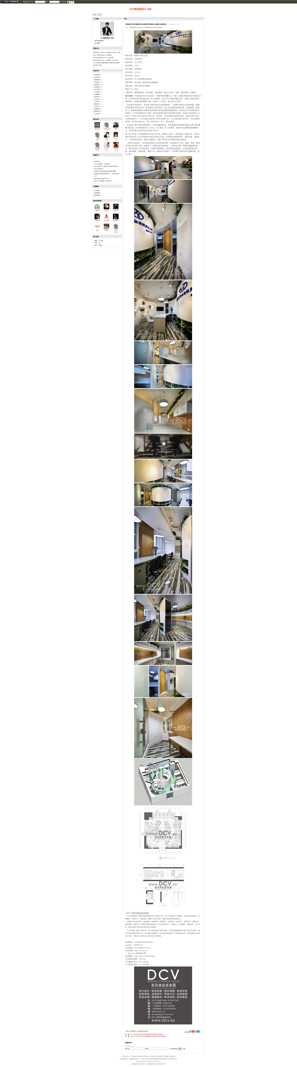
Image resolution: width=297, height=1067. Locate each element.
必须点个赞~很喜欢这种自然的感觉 (105, 171)
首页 (94, 14)
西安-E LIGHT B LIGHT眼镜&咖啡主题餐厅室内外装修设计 (149, 1036)
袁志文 (116, 210)
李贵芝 (107, 230)
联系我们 (146, 1056)
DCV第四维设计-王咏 (141, 9)
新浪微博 (97, 193)
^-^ (95, 159)
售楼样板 (97, 109)
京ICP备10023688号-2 (138, 1064)
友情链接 (166, 1056)
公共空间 (97, 92)
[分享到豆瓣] (190, 1032)
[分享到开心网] (193, 1032)
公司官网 (97, 190)
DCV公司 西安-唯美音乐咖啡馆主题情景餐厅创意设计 (147, 1034)
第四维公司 (133, 27)
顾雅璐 (97, 149)
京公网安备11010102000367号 (156, 1064)
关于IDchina (125, 1056)
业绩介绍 (97, 77)
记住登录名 (173, 1049)
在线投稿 (139, 1056)
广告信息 (133, 1056)
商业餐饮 (97, 87)
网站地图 (172, 1056)
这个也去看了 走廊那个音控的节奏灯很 (106, 166)
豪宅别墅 (97, 79)
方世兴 (116, 149)
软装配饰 (97, 94)
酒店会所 (97, 84)
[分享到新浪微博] (195, 1032)
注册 (184, 1049)
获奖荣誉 (97, 75)
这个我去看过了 (99, 169)
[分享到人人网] (198, 1032)
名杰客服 (106, 220)
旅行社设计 (140, 27)
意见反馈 (152, 1056)
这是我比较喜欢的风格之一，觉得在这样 (106, 173)
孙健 (97, 139)
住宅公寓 (97, 114)
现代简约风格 (158, 27)
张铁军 (97, 210)
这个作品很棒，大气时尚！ (102, 164)
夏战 (106, 139)
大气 (95, 176)
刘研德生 (116, 220)
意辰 (97, 230)
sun (116, 138)
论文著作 (97, 99)
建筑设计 (97, 104)
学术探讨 (97, 101)
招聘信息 (159, 1056)
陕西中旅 (147, 27)
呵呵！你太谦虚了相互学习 (103, 181)
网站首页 (26, 2)
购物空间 (97, 111)
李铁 (116, 129)
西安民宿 (97, 129)
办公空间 (97, 89)
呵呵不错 (97, 161)
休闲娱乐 (97, 82)
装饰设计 (97, 220)
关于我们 (97, 106)
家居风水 (97, 97)
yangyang (107, 129)
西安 (152, 27)
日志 (99, 14)
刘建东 (107, 210)
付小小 (107, 149)
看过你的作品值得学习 (101, 178)
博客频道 (11, 1)
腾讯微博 (97, 195)
